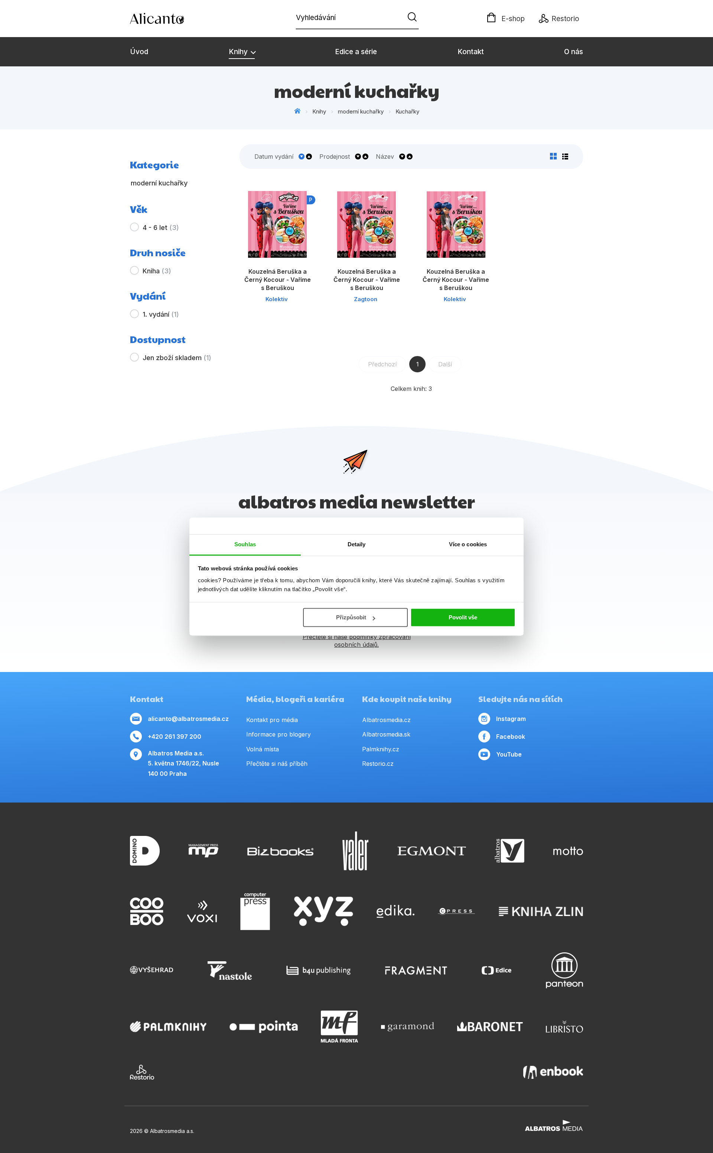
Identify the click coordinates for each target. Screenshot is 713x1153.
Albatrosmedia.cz (386, 720)
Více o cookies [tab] (468, 544)
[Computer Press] (255, 912)
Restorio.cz (378, 763)
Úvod (139, 51)
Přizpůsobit (351, 617)
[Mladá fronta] (339, 1026)
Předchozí (382, 364)
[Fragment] (416, 970)
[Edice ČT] (496, 970)
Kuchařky (407, 111)
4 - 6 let (161, 227)
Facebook (510, 736)
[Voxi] (202, 912)
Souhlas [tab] (245, 544)
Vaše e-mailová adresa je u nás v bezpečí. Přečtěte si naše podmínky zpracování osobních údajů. (356, 636)
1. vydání (161, 314)
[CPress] (456, 912)
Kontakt (471, 51)
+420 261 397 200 (174, 736)
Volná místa (262, 749)
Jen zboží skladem (177, 358)
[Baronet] (490, 1026)
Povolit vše (463, 617)
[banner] (172, 18)
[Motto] (568, 851)
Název (385, 156)
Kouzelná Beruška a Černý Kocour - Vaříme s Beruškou (277, 279)
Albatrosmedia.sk (386, 734)
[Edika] (395, 912)
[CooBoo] (147, 912)
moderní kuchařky (361, 111)
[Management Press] (203, 851)
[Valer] (355, 851)
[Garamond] (407, 1026)
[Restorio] (142, 1072)
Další (445, 364)
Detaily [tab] (357, 544)
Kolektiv (277, 299)
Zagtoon (365, 299)
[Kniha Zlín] (541, 912)
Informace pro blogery (278, 734)
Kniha (157, 271)
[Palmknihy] (168, 1026)
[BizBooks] (280, 851)
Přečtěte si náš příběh (276, 763)
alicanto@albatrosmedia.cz (188, 718)
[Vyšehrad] (151, 970)
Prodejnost (334, 156)
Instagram (511, 718)
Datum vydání (273, 156)
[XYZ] (323, 912)
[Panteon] (564, 970)
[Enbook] (553, 1072)
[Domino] (145, 851)
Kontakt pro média (272, 720)
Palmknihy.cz (380, 749)
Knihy (239, 51)
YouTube (509, 754)
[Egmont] (431, 851)
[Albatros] (509, 851)
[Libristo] (564, 1026)
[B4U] (318, 970)
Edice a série (356, 51)
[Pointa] (263, 1026)
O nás (573, 51)
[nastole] (229, 970)
